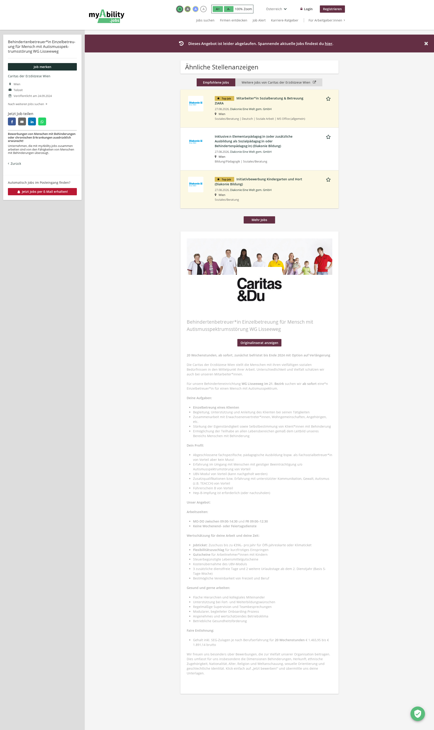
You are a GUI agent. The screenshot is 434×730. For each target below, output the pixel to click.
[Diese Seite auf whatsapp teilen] (42, 121)
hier (328, 43)
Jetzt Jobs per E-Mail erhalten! (45, 191)
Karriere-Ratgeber (284, 20)
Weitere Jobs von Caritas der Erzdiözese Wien (276, 82)
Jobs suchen (205, 20)
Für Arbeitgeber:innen (325, 20)
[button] (427, 43)
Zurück (16, 163)
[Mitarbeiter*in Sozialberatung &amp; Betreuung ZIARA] (195, 103)
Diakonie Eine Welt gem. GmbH (251, 109)
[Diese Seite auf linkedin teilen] (32, 121)
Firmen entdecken (233, 20)
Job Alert (259, 20)
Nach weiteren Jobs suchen (26, 104)
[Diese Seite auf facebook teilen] (12, 121)
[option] (180, 9)
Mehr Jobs (259, 220)
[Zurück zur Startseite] (106, 16)
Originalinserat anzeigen (259, 343)
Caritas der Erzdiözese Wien (29, 76)
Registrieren (332, 9)
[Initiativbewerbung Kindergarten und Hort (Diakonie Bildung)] (195, 184)
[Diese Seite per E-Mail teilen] (22, 121)
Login (308, 9)
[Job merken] (329, 98)
